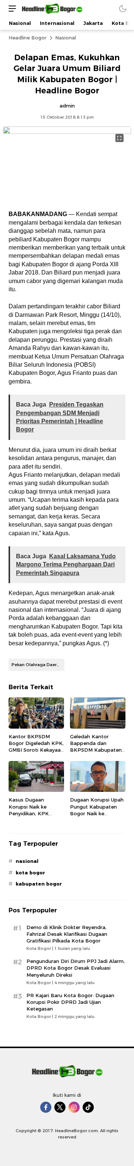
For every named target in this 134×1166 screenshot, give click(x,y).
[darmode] (123, 8)
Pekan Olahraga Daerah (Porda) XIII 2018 (38, 664)
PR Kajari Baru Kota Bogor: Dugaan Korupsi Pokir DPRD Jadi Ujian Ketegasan (70, 1002)
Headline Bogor (28, 38)
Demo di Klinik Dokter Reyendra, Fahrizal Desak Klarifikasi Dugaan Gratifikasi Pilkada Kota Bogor (66, 934)
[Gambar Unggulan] (67, 132)
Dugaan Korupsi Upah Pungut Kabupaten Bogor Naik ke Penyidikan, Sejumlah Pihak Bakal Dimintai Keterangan (97, 816)
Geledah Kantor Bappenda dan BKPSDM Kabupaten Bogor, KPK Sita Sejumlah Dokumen (96, 750)
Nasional (65, 38)
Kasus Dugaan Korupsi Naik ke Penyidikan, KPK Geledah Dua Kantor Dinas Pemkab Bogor (35, 813)
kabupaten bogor (39, 884)
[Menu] (10, 8)
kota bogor (30, 873)
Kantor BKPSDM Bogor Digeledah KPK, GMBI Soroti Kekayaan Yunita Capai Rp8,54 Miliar (36, 750)
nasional (27, 861)
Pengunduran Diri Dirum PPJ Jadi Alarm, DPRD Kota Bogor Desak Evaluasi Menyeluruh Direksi (75, 967)
